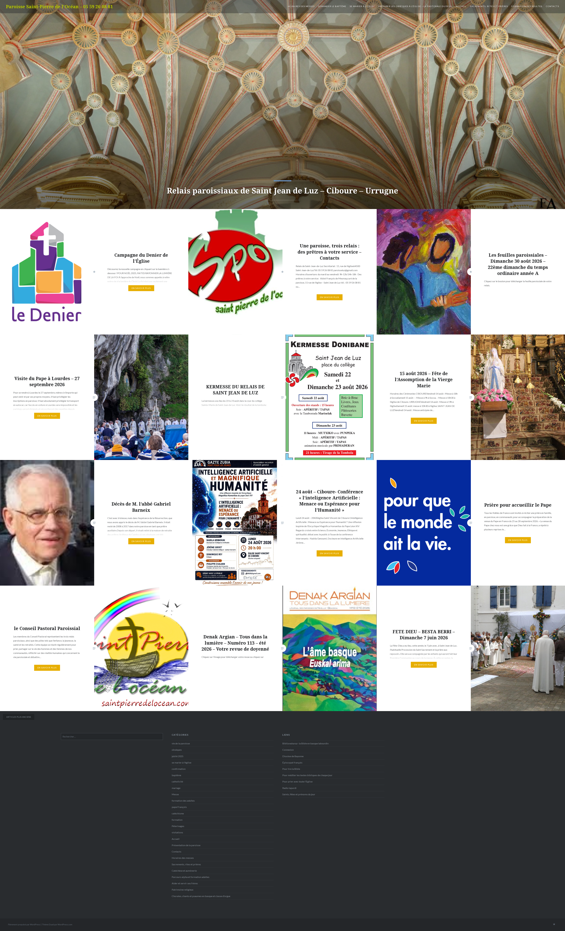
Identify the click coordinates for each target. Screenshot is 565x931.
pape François (179, 807)
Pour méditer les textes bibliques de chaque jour (307, 775)
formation (177, 819)
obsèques (177, 749)
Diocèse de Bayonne (293, 756)
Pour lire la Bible (291, 768)
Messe (175, 794)
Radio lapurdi (289, 788)
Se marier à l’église (362, 6)
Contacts (552, 6)
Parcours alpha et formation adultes (190, 877)
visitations (177, 832)
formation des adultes (526, 6)
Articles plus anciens (18, 717)
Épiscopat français (292, 762)
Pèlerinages (178, 826)
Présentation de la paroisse (186, 845)
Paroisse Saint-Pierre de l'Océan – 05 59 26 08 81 (59, 7)
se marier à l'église (181, 762)
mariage (176, 788)
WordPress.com (65, 924)
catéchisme (178, 813)
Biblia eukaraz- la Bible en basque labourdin (305, 743)
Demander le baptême (332, 6)
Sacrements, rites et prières (489, 6)
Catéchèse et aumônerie (184, 870)
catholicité (177, 781)
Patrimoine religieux (182, 889)
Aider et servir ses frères (185, 883)
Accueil (461, 6)
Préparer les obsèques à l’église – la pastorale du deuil (415, 6)
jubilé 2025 (177, 756)
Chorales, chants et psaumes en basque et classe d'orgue (201, 896)
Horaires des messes (301, 6)
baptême (176, 775)
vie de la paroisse (181, 743)
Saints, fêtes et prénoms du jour (298, 794)
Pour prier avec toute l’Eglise (297, 781)
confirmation (179, 768)
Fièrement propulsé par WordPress (24, 924)
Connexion (288, 749)
